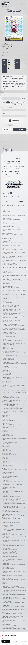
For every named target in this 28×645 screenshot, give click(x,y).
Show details (24, 641)
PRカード (6, 174)
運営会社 (3, 205)
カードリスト (7, 173)
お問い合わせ (6, 196)
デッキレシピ (7, 176)
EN (22, 3)
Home (2, 6)
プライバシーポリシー (11, 205)
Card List (7, 6)
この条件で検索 (20, 129)
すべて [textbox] (4, 110)
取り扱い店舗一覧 (15, 196)
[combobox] (14, 110)
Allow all (6, 641)
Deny (15, 641)
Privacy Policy (6, 638)
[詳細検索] (24, 98)
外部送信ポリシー (21, 205)
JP (19, 3)
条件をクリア (6, 129)
